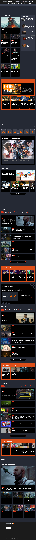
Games (8, 3)
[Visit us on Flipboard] (15, 1)
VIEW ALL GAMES (18, 262)
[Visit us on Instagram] (18, 1)
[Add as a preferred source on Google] (8, 528)
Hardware (17, 3)
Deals (21, 3)
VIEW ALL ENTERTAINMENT (18, 359)
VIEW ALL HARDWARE (18, 435)
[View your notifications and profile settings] (29, 1)
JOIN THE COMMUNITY (26, 297)
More (24, 3)
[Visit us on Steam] (19, 1)
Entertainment (13, 3)
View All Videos (18, 193)
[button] (31, 1)
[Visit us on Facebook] (17, 1)
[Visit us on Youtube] (16, 1)
